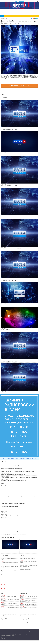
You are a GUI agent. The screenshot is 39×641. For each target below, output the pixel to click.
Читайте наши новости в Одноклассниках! (20, 85)
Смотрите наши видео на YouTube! (21, 106)
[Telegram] (37, 18)
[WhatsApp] (35, 18)
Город (5, 544)
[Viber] (34, 18)
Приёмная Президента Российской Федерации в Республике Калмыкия (19, 479)
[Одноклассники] (33, 18)
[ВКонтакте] (31, 18)
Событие (7, 484)
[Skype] (36, 18)
